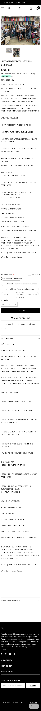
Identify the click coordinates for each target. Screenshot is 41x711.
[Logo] (20, 8)
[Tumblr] (14, 653)
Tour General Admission (11, 279)
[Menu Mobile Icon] (2, 8)
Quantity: (4, 300)
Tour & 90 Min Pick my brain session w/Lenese (20, 289)
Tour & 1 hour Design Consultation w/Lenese (19, 284)
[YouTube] (10, 653)
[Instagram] (6, 653)
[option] (20, 30)
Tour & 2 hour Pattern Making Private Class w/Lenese (20, 294)
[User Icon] (31, 8)
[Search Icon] (9, 8)
